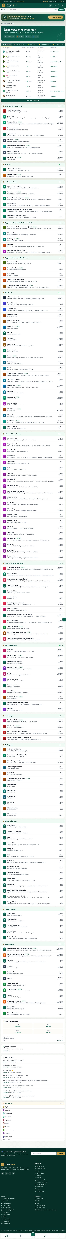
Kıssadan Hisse (12, 314)
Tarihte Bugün (12, 937)
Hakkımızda (51, 1)
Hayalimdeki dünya (11, 85)
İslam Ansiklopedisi (8, 1210)
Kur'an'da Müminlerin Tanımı (16, 215)
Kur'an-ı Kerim (40, 1166)
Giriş (55, 9)
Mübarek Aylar (12, 509)
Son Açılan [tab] (7, 44)
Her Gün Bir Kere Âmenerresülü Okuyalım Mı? (15, 1075)
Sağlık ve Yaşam (12, 626)
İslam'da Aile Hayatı (56, 61)
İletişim (56, 1)
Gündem (10, 966)
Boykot (9, 978)
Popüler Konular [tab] (44, 44)
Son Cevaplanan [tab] (19, 44)
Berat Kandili (11, 450)
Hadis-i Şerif (11, 239)
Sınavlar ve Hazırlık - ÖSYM (16, 896)
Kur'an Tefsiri (11, 204)
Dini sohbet (11, 397)
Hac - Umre (10, 391)
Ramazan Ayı (11, 538)
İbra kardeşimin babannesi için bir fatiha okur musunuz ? (18, 1085)
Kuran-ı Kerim (11, 192)
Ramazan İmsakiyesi (42, 1182)
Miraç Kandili (11, 479)
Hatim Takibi (40, 1186)
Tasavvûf (10, 338)
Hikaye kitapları (12, 808)
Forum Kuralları (12, 128)
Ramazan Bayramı (13, 485)
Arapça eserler (12, 784)
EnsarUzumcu (60, 1040)
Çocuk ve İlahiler (12, 609)
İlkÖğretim (10, 849)
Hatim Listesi (11, 350)
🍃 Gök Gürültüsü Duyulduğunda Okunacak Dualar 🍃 (13, 56)
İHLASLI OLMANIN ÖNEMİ (13, 80)
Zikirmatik (6, 1212)
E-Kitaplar (10, 772)
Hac (8, 467)
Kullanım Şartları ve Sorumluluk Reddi (47, 1210)
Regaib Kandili (12, 444)
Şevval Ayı (10, 544)
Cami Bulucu (6, 1223)
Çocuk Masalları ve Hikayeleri (16, 632)
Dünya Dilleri (11, 902)
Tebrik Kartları (40, 1191)
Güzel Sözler (11, 691)
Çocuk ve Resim (12, 597)
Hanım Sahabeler (13, 268)
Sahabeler (6, 1201)
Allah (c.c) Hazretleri (13, 169)
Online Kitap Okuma (14, 749)
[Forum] (50, 5)
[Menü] (62, 5)
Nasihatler (53, 81)
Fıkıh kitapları (11, 796)
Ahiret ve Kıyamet (13, 297)
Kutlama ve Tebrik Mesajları (16, 145)
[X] (6, 1173)
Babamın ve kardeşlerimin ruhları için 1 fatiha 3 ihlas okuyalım (13, 71)
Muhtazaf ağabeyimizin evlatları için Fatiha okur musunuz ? (19, 1096)
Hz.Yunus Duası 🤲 (8, 1070)
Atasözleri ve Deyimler (14, 661)
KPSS (9, 837)
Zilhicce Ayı (11, 556)
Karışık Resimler (12, 679)
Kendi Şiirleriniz (12, 655)
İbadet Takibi (6, 1221)
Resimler (10, 708)
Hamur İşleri (11, 1007)
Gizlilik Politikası (41, 1205)
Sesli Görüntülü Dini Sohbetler (17, 732)
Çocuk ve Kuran (12, 573)
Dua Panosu (6, 1214)
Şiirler (9, 673)
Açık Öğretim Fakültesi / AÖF (16, 890)
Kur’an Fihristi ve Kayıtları (15, 198)
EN (63, 1)
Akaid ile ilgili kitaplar (14, 767)
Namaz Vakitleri (41, 1168)
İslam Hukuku (12, 919)
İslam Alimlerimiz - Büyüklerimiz (57, 91)
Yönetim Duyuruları (13, 110)
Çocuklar (39, 1189)
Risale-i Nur (11, 344)
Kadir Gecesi (11, 456)
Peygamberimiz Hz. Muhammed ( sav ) (19, 227)
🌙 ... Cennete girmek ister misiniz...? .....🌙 (13, 66)
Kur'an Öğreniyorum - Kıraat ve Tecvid (19, 210)
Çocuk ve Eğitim (12, 620)
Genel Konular (54, 52)
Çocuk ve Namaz (12, 585)
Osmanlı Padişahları (14, 925)
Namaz (9, 356)
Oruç (9, 368)
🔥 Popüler (20, 36)
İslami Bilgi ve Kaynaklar (15, 373)
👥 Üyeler (35, 36)
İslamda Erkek (12, 591)
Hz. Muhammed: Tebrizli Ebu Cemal (13, 90)
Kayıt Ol (61, 9)
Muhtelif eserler (12, 814)
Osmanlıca (10, 861)
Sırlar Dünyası (11, 303)
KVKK (38, 1203)
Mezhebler (10, 415)
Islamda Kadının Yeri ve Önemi (17, 579)
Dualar (38, 1171)
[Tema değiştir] (58, 5)
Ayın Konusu (11, 134)
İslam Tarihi (11, 913)
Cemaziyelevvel (12, 515)
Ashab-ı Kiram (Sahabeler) (15, 280)
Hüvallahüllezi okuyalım (9, 1065)
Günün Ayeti (6, 1219)
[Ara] (55, 5)
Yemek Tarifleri (12, 989)
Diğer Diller (11, 884)
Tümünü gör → (6, 1051)
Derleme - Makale (13, 685)
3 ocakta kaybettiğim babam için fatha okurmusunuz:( (17, 1091)
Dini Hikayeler (11, 409)
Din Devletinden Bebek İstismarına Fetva (13, 51)
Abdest (9, 332)
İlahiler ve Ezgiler (12, 720)
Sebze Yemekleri (12, 983)
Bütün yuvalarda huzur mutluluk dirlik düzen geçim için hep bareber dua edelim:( (25, 1080)
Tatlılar (9, 995)
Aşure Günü (11, 462)
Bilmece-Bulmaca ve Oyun (15, 954)
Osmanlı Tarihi (12, 931)
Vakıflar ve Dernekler (14, 831)
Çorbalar (10, 960)
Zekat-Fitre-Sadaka (13, 379)
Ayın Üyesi (10, 116)
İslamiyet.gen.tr (5, 23)
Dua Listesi (10, 326)
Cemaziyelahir (12, 521)
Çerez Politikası (41, 1207)
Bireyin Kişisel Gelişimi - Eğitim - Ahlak (19, 614)
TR (61, 1)
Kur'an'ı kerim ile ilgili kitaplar (17, 755)
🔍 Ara (28, 36)
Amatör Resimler (12, 667)
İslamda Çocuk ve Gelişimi (15, 603)
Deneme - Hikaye (12, 697)
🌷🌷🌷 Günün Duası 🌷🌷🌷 (13, 76)
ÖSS (8, 855)
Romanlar (10, 802)
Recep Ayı (10, 526)
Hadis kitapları (12, 790)
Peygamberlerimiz (13, 262)
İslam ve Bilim (11, 309)
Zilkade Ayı (10, 550)
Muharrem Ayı (12, 438)
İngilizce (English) (13, 872)
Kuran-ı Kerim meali (13, 186)
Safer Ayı (10, 473)
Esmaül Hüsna (40, 1173)
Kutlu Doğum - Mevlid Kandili (16, 250)
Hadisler (39, 1175)
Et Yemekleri (11, 972)
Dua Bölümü (54, 57)
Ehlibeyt (10, 245)
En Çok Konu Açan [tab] (58, 44)
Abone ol (60, 1153)
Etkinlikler (10, 140)
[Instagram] (9, 1173)
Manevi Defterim (41, 1184)
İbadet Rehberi (41, 1180)
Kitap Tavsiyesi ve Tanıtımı (15, 761)
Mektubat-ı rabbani (13, 320)
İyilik (4, 1217)
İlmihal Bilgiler (7, 1203)
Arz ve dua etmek (10, 95)
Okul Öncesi (11, 825)
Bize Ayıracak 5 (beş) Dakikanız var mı (19, 948)
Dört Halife (10, 274)
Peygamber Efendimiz (9, 1198)
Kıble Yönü (39, 1177)
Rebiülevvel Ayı (12, 497)
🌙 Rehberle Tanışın (55, 17)
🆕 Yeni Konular (9, 36)
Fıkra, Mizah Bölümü (14, 1001)
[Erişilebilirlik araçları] (64, 619)
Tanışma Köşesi (12, 122)
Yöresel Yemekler (12, 1013)
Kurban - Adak (12, 403)
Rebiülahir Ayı (11, 503)
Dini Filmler (11, 726)
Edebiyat (10, 649)
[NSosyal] (13, 1173)
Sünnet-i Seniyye (12, 233)
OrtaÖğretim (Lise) (13, 866)
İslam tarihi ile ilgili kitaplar (16, 778)
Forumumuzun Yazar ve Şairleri (17, 703)
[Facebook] (2, 1173)
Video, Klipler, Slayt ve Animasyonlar (19, 738)
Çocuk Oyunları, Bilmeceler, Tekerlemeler (20, 638)
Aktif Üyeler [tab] (32, 44)
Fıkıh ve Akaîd (11, 362)
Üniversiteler (11, 878)
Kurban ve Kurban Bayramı (16, 491)
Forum (3, 9)
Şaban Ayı (10, 532)
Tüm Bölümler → (7, 1207)
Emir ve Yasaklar (12, 427)
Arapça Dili (10, 843)
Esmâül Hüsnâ (12, 175)
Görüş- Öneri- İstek (13, 151)
